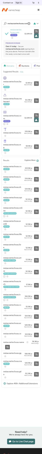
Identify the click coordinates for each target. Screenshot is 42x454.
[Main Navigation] (38, 9)
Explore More (30, 160)
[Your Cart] (33, 2)
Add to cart (36, 83)
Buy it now (36, 31)
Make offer (36, 36)
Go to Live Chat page (22, 441)
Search (5, 23)
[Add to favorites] (12, 38)
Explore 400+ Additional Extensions (22, 384)
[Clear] (29, 23)
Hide (21, 72)
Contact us (8, 3)
